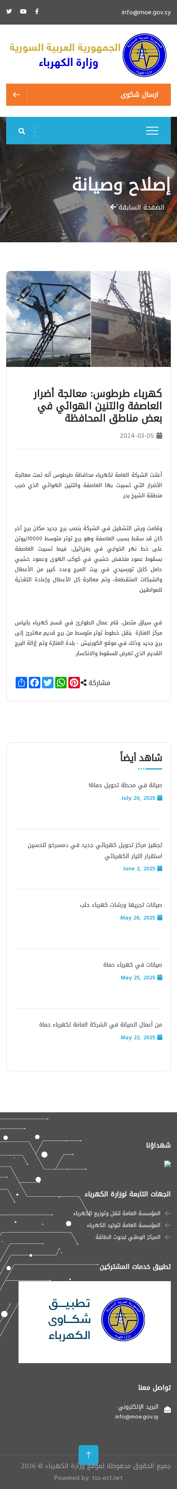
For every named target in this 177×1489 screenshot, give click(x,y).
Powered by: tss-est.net (88, 1477)
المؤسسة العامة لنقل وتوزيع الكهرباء (117, 1213)
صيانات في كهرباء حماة (132, 964)
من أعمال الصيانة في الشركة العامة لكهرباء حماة (100, 1024)
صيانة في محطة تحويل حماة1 (125, 785)
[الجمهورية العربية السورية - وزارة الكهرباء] (88, 56)
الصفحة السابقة (140, 207)
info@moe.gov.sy (146, 12)
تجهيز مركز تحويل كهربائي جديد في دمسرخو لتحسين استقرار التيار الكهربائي (95, 850)
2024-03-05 (137, 435)
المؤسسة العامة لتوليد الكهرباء (124, 1225)
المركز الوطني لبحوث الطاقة (128, 1237)
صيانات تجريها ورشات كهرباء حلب (121, 905)
